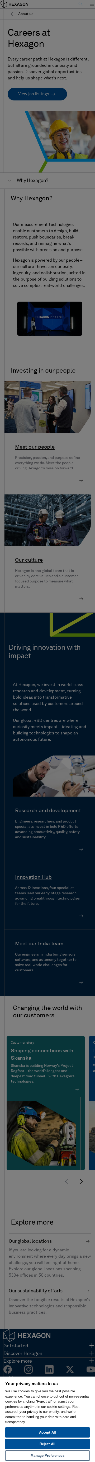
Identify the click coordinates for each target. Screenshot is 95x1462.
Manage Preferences (47, 1456)
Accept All (47, 1432)
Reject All (47, 1444)
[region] (47, 1419)
